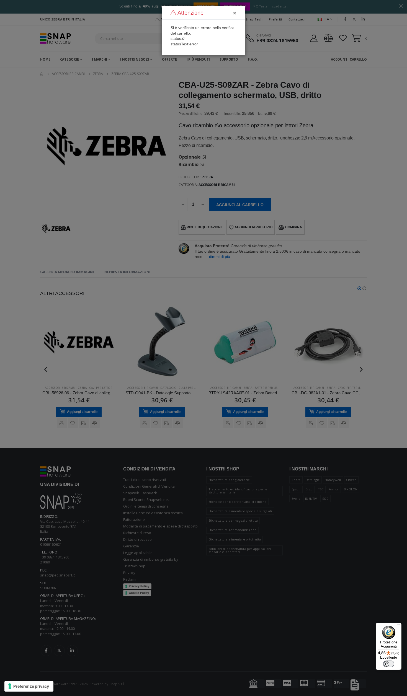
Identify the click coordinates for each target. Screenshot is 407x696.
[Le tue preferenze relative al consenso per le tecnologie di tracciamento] (28, 686)
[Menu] (398, 626)
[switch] (388, 664)
